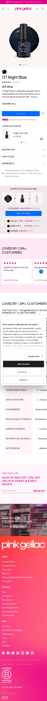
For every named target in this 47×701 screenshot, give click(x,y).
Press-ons (6, 569)
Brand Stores (8, 634)
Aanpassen (22, 372)
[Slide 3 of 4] (24, 65)
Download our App (10, 611)
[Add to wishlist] (43, 113)
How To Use (8, 156)
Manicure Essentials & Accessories (17, 577)
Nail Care (6, 573)
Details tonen (34, 356)
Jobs (4, 641)
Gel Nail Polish (8, 561)
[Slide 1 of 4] (19, 65)
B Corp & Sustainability (12, 630)
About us (6, 626)
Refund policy (7, 660)
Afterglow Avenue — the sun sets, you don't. (23, 2)
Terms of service (33, 660)
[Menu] (3, 8)
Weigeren (24, 380)
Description (8, 149)
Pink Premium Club (10, 607)
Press (4, 638)
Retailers (6, 645)
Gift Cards (6, 581)
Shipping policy (8, 664)
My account (7, 600)
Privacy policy (19, 660)
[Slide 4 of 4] (26, 65)
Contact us (7, 596)
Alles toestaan (23, 364)
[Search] (8, 8)
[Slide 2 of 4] (21, 65)
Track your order (9, 603)
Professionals (8, 615)
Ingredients (8, 163)
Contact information (23, 664)
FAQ (4, 592)
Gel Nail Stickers (9, 565)
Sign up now (39, 490)
